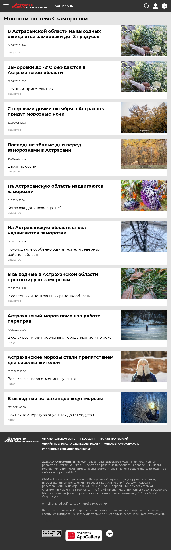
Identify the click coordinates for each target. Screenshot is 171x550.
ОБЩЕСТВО (14, 53)
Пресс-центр (87, 438)
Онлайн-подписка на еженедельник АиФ (71, 443)
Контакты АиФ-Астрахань (121, 443)
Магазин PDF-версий (114, 438)
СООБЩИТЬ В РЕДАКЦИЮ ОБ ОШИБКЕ (66, 449)
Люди (11, 343)
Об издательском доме (58, 438)
